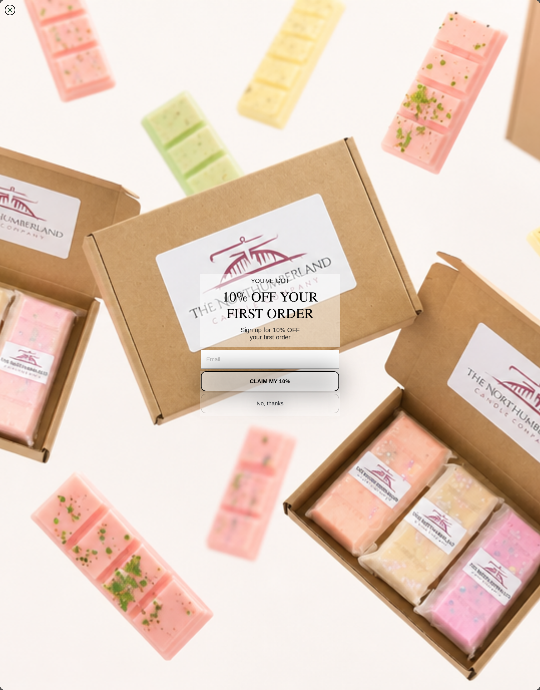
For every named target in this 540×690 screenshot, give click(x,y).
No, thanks (270, 403)
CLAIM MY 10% (270, 381)
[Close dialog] (10, 10)
